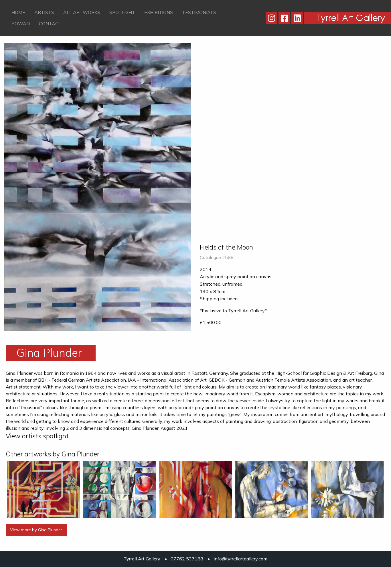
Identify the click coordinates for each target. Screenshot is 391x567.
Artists (44, 12)
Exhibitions (158, 12)
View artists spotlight (37, 436)
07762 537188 (187, 559)
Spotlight (122, 12)
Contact (50, 23)
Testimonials (199, 12)
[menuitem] (18, 12)
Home (18, 12)
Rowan (20, 23)
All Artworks (81, 12)
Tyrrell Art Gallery (142, 559)
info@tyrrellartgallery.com (240, 559)
